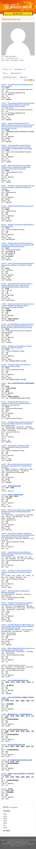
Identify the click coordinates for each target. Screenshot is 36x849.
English (30, 3)
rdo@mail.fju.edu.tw (20, 846)
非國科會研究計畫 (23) (10, 77)
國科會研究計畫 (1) (17, 73)
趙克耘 (5, 814)
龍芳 (4, 825)
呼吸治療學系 (13, 56)
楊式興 (5, 827)
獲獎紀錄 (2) (23, 77)
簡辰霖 (5, 821)
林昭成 (5, 823)
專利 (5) (5, 73)
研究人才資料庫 (29, 840)
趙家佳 (5, 816)
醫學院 (7, 56)
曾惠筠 (5, 818)
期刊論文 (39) (7, 69)
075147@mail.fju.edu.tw (12, 58)
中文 (25, 3)
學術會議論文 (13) (19, 69)
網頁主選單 (18, 13)
